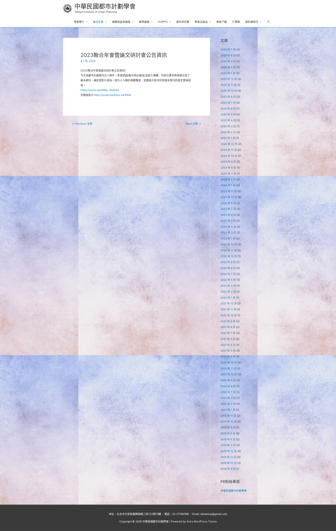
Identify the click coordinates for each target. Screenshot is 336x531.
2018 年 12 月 (228, 451)
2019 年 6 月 (227, 439)
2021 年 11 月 (228, 309)
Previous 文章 (82, 123)
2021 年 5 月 (227, 339)
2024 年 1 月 (228, 185)
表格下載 (221, 21)
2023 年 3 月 (228, 232)
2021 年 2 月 (227, 356)
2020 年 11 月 (228, 368)
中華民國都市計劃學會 (105, 6)
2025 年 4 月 (228, 120)
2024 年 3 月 (228, 173)
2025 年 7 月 (228, 102)
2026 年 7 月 (228, 49)
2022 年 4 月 (228, 285)
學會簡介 (79, 21)
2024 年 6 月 (228, 161)
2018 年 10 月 (228, 463)
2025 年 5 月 (228, 114)
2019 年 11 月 (228, 415)
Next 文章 (193, 123)
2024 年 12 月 (228, 144)
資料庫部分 (251, 21)
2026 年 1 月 (227, 73)
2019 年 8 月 (227, 433)
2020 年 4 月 (228, 398)
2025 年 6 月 (228, 108)
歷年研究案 (182, 21)
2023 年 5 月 (228, 220)
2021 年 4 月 (228, 345)
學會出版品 (201, 21)
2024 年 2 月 (228, 179)
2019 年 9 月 (227, 427)
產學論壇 (144, 21)
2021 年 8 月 (227, 327)
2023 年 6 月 (228, 214)
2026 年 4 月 (228, 67)
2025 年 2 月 (228, 132)
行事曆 (236, 21)
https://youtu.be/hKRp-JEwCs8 (99, 90)
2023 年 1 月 (228, 238)
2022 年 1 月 (227, 297)
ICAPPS (163, 21)
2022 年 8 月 (228, 268)
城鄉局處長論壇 (121, 21)
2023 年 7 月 (228, 209)
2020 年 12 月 (228, 362)
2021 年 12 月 (228, 303)
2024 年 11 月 (228, 150)
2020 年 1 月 (227, 409)
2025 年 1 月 (227, 138)
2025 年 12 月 (228, 79)
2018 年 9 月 (227, 468)
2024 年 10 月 (228, 156)
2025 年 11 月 (228, 85)
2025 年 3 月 (228, 126)
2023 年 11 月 (228, 191)
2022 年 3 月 (228, 291)
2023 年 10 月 (228, 197)
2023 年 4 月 (228, 226)
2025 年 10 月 (228, 90)
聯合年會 (98, 21)
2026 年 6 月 (228, 55)
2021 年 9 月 (227, 321)
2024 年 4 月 (228, 167)
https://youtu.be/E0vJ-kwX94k (112, 95)
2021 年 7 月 (227, 333)
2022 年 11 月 (228, 250)
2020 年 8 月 (228, 386)
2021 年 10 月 (228, 315)
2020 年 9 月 (228, 380)
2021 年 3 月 (228, 350)
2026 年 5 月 (228, 61)
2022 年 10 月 (228, 256)
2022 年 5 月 (228, 279)
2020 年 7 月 (228, 392)
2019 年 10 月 (228, 421)
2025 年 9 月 (228, 96)
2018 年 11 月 (228, 457)
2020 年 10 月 (228, 374)
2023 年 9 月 (228, 203)
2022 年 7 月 (228, 274)
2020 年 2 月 (228, 404)
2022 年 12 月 (228, 244)
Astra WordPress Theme (202, 521)
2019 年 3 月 (228, 445)
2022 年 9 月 (228, 262)
